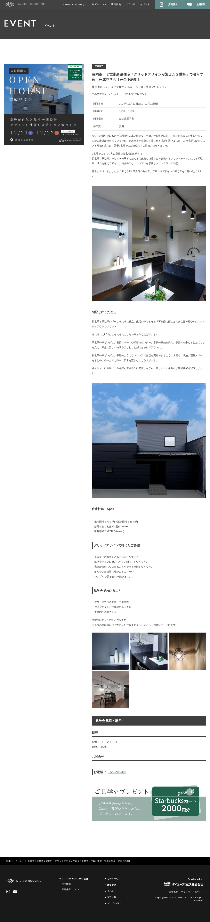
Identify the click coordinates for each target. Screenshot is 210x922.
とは (74, 4)
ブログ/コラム (114, 903)
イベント (145, 4)
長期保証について (71, 889)
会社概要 (173, 892)
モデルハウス (99, 4)
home (7, 861)
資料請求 (172, 4)
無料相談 (200, 4)
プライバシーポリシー (192, 892)
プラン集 (131, 4)
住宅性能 (66, 884)
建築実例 (116, 4)
